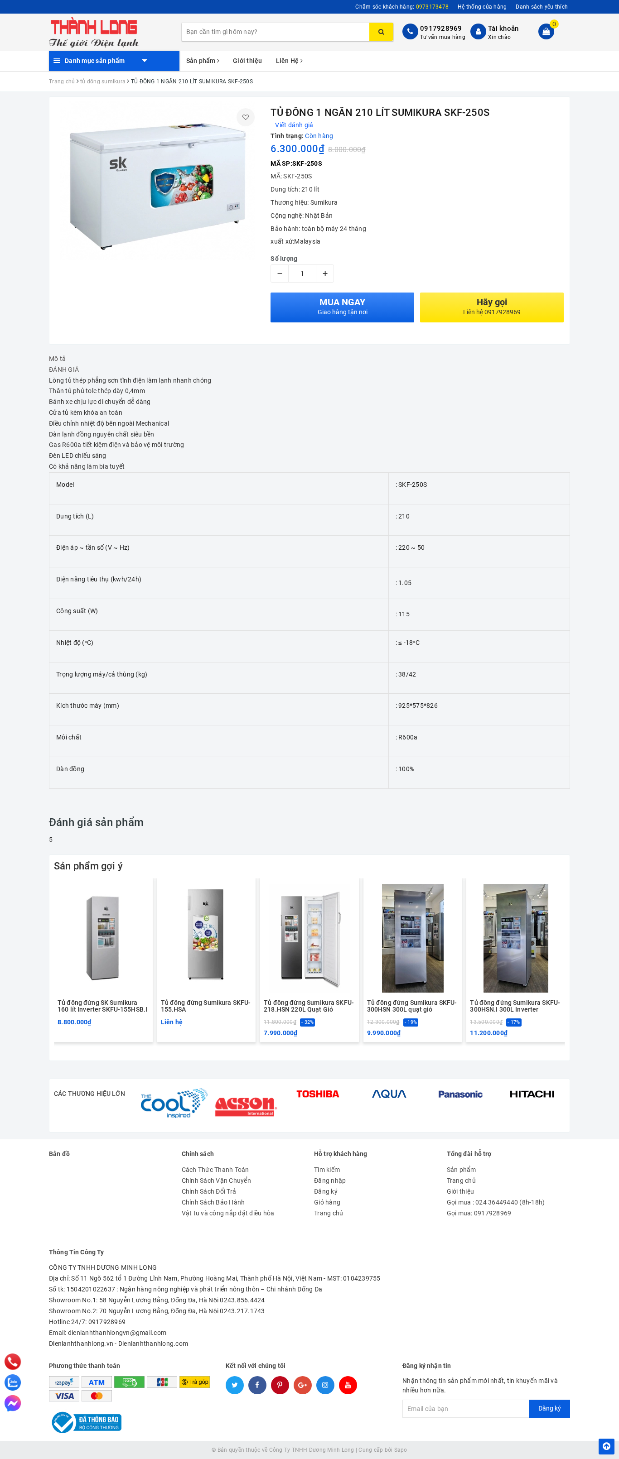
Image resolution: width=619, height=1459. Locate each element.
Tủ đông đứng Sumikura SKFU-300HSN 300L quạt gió (412, 1006)
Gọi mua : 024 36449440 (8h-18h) (496, 1202)
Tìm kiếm (327, 1169)
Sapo (400, 1450)
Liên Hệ (288, 60)
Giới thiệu (247, 60)
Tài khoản (503, 28)
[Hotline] (13, 1361)
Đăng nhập (330, 1180)
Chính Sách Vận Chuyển (216, 1180)
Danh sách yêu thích (542, 7)
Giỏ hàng (327, 1202)
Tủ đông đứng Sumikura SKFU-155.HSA (206, 1006)
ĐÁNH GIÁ (64, 369)
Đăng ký (326, 1191)
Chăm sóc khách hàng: (402, 7)
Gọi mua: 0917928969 (479, 1213)
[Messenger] (13, 1403)
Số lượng (284, 258)
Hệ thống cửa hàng (482, 7)
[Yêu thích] (246, 117)
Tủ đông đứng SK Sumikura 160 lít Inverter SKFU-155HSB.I (102, 1006)
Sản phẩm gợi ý (88, 866)
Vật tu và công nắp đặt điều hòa (228, 1213)
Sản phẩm (201, 60)
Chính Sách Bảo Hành (213, 1202)
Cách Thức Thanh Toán (215, 1169)
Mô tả (57, 358)
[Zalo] (13, 1382)
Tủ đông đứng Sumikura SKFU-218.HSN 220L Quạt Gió (309, 1006)
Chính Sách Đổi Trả (209, 1191)
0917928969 (441, 28)
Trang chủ (328, 1213)
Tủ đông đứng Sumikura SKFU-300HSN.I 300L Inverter (515, 1006)
